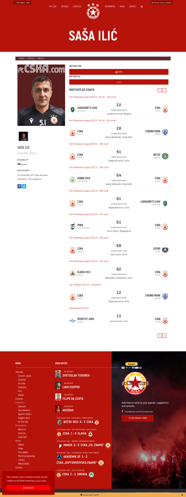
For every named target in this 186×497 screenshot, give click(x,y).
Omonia (82, 474)
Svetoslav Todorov (76, 376)
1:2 (119, 292)
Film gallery (23, 452)
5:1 (119, 151)
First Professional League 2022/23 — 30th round (88, 144)
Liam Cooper (71, 387)
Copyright (22, 437)
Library (21, 460)
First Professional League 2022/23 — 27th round (88, 214)
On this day (23, 421)
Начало (21, 58)
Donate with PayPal (90, 495)
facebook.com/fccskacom (139, 411)
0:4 (119, 175)
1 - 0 (73, 433)
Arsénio (68, 410)
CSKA (120, 72)
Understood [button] (28, 488)
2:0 (119, 128)
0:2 (119, 269)
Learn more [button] (40, 481)
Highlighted (61, 363)
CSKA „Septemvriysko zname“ (77, 463)
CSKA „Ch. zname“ (92, 445)
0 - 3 (82, 422)
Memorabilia (23, 463)
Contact (132, 6)
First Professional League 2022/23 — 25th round (88, 261)
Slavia (82, 433)
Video (20, 448)
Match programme (26, 456)
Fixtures (64, 6)
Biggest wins (24, 418)
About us (22, 429)
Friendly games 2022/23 (79, 308)
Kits (20, 391)
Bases (21, 395)
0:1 (119, 198)
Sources (22, 433)
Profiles (31, 58)
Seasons (22, 406)
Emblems (22, 387)
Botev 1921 (70, 422)
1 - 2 (84, 457)
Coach (119, 82)
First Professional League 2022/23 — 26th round (88, 237)
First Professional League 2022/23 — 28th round (88, 191)
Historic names (162, 3)
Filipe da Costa (72, 399)
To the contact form (137, 418)
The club (52, 6)
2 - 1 (73, 474)
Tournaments (24, 410)
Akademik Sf (71, 457)
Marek (67, 445)
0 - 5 (76, 445)
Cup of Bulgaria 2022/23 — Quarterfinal (85, 284)
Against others (24, 414)
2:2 (119, 104)
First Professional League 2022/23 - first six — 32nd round (92, 97)
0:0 (119, 245)
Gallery (21, 444)
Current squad (24, 376)
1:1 (119, 316)
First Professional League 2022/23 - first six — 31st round (92, 120)
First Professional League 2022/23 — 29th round (88, 167)
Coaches (22, 379)
